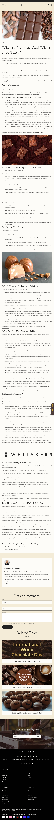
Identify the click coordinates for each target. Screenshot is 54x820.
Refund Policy (5, 797)
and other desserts (38, 366)
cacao (11, 75)
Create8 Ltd (34, 814)
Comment (4, 612)
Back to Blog (27, 636)
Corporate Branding (32, 797)
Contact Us (4, 790)
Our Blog (4, 779)
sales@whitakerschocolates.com (8, 811)
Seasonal (30, 777)
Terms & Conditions (6, 801)
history (6, 529)
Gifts (29, 775)
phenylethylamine (35, 311)
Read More (6, 584)
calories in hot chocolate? (38, 391)
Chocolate (7, 42)
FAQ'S (3, 793)
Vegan (29, 773)
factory (13, 478)
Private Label (31, 799)
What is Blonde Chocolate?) (27, 197)
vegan (22, 484)
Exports (29, 790)
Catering (30, 795)
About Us (4, 773)
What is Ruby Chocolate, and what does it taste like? (16, 546)
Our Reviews (5, 784)
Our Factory (4, 775)
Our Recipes (4, 781)
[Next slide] (52, 1)
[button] (52, 409)
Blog (3, 42)
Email (3, 605)
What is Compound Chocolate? (11, 549)
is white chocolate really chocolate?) (38, 447)
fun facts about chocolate (36, 132)
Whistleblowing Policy (6, 804)
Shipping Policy (5, 795)
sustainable (45, 484)
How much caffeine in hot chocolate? (36, 250)
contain (21, 292)
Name (3, 599)
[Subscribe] (38, 736)
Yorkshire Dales (38, 465)
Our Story (4, 777)
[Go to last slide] (2, 1)
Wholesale (30, 793)
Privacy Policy (5, 799)
